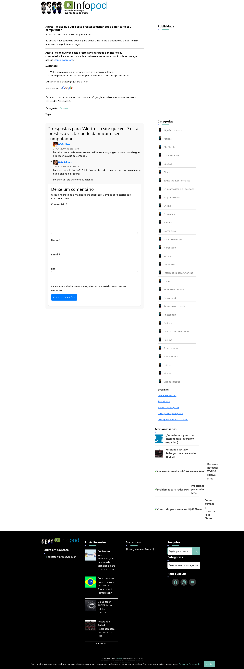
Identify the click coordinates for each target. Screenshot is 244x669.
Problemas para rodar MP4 (197, 489)
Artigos (168, 138)
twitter (167, 365)
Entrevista (169, 214)
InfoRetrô (169, 264)
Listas (167, 281)
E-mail (55, 254)
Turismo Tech (171, 356)
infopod (168, 256)
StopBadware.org (63, 60)
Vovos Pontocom (167, 395)
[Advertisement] (179, 73)
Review (168, 339)
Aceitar (209, 664)
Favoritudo (164, 401)
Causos (64, 108)
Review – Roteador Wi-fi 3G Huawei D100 (212, 471)
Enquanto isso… (172, 197)
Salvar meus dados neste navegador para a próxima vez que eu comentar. (88, 288)
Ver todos (101, 643)
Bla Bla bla (169, 147)
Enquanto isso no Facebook (179, 189)
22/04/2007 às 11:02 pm (66, 166)
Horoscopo (170, 247)
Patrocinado (170, 298)
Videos (167, 373)
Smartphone (171, 348)
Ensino (167, 205)
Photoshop (170, 314)
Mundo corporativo (174, 289)
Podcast (168, 323)
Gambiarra (170, 231)
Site (53, 268)
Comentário (59, 204)
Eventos (168, 222)
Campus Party (171, 155)
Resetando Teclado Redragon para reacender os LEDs (180, 453)
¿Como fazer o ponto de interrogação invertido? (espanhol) (179, 439)
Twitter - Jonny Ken (168, 407)
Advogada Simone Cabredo (173, 419)
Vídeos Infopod (172, 381)
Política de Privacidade (189, 664)
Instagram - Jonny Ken (170, 413)
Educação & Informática (177, 180)
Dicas (167, 172)
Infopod (119, 658)
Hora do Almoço (173, 239)
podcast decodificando (176, 331)
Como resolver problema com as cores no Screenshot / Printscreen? (106, 585)
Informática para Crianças (178, 272)
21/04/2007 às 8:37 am (66, 148)
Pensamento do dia (174, 306)
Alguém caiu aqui (173, 130)
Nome (55, 240)
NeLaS (61, 162)
